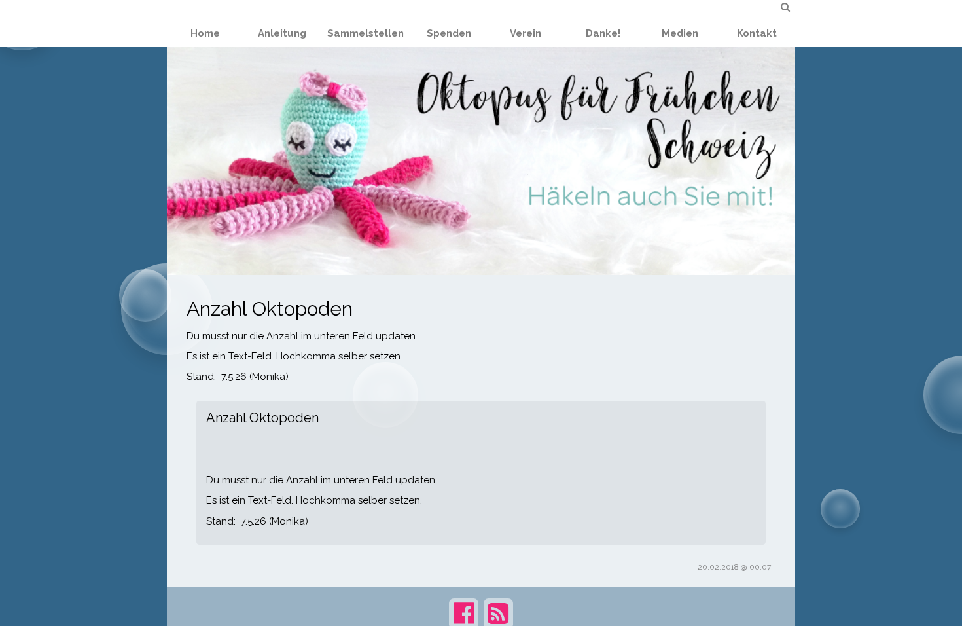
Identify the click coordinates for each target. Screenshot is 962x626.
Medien (680, 33)
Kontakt (757, 33)
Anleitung (282, 33)
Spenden (449, 33)
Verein (525, 33)
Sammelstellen (365, 33)
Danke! (603, 33)
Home (205, 33)
